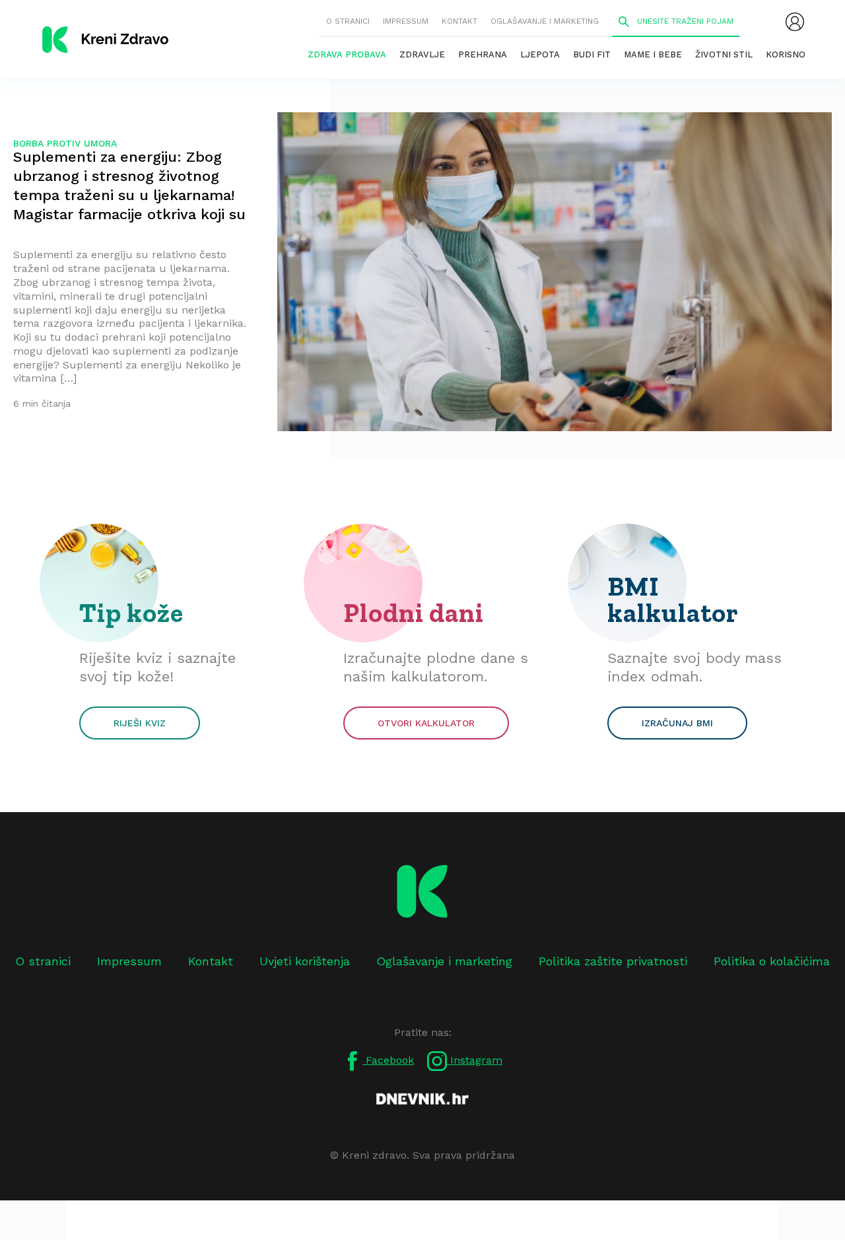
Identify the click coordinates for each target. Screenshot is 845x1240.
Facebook (388, 1060)
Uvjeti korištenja (304, 961)
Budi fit (592, 54)
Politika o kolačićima (772, 961)
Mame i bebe (653, 54)
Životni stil (724, 54)
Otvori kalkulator (426, 723)
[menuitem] (794, 21)
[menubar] (794, 21)
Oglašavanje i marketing (544, 21)
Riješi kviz (140, 723)
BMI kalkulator (673, 599)
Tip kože (131, 613)
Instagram (474, 1060)
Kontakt (459, 21)
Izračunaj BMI (677, 723)
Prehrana (482, 54)
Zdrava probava (347, 54)
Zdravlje (422, 54)
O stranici (348, 21)
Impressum (405, 21)
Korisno (785, 54)
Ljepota (540, 54)
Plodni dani (413, 613)
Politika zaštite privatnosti (613, 961)
